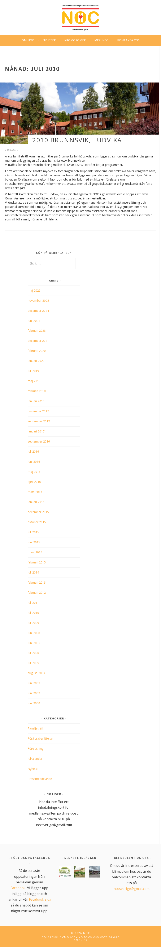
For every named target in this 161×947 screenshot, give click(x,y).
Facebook (18, 887)
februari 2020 (37, 351)
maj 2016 (34, 472)
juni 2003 (34, 683)
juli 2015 (33, 532)
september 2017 (39, 421)
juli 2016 (33, 451)
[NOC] (80, 17)
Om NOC (28, 40)
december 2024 (38, 311)
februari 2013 (37, 582)
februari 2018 (37, 391)
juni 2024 (34, 321)
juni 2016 (34, 462)
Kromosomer (75, 40)
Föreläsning (35, 749)
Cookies (80, 940)
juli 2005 (33, 663)
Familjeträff (35, 728)
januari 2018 (36, 401)
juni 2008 (34, 633)
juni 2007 (34, 643)
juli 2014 (33, 572)
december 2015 (38, 512)
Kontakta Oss (128, 40)
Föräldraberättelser (41, 738)
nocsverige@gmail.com (131, 888)
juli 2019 (33, 371)
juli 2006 (33, 653)
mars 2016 (35, 492)
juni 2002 (34, 693)
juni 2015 (34, 542)
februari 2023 (37, 331)
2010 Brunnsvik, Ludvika (77, 140)
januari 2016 (36, 502)
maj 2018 (34, 381)
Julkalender (35, 759)
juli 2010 (33, 613)
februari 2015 (37, 562)
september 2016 (39, 441)
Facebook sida (40, 899)
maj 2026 (34, 290)
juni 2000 (34, 703)
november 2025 (38, 301)
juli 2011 (33, 603)
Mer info (101, 40)
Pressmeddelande (40, 779)
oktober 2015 (37, 522)
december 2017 (38, 411)
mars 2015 (35, 552)
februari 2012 (37, 593)
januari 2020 (36, 361)
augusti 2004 (36, 673)
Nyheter (49, 40)
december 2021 (38, 341)
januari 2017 (36, 431)
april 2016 (34, 482)
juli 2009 (33, 623)
